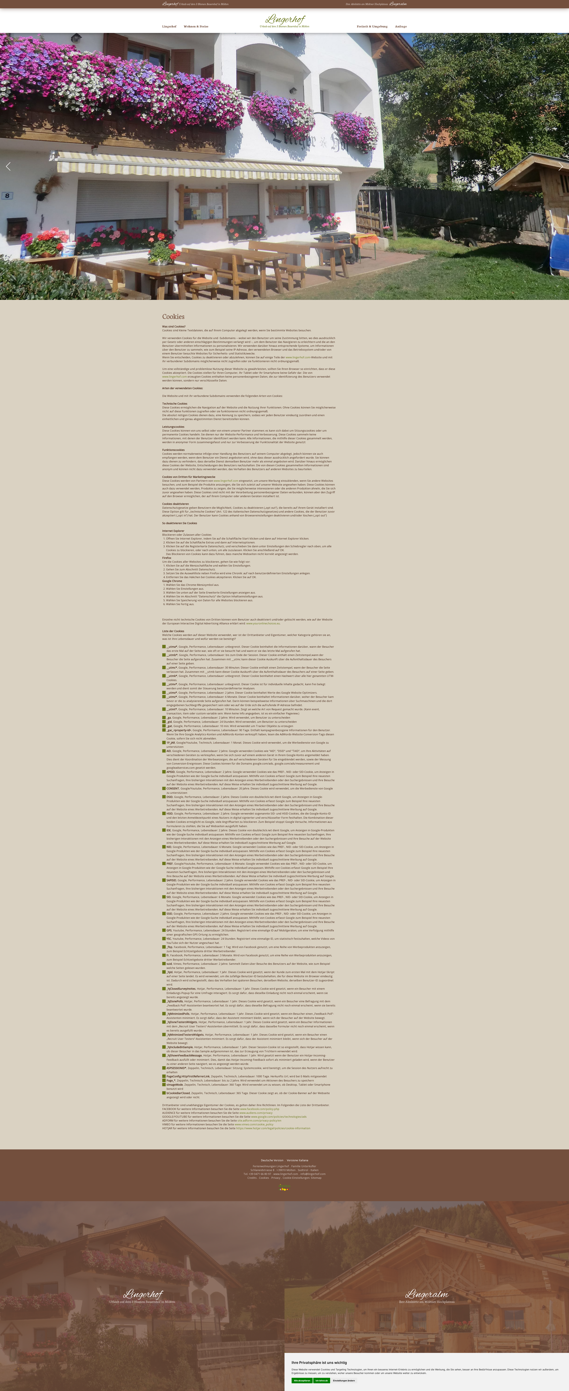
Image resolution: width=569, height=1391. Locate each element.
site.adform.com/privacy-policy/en (259, 1120)
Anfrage (401, 26)
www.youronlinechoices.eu (263, 623)
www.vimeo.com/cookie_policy (254, 1124)
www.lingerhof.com (298, 357)
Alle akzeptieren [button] (302, 1380)
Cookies (264, 1178)
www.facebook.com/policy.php (259, 1109)
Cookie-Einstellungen (296, 1178)
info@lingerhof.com (313, 1174)
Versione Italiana (297, 1160)
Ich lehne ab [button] (322, 1380)
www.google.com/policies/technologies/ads (279, 1116)
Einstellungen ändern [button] (344, 1380)
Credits (252, 1178)
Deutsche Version (272, 1160)
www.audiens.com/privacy (255, 1113)
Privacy (275, 1178)
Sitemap (316, 1178)
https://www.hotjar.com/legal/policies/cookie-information (273, 1128)
